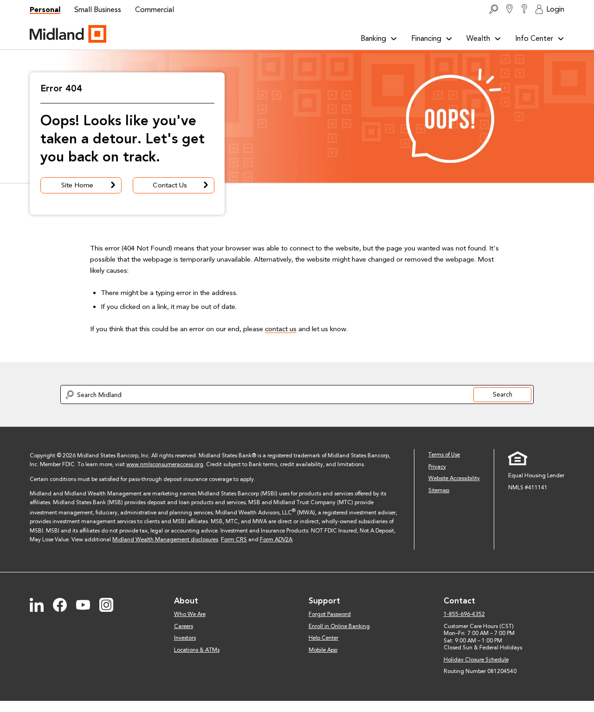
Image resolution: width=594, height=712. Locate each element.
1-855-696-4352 (464, 614)
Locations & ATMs (197, 650)
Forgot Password (330, 614)
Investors (185, 638)
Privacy (437, 466)
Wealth (478, 38)
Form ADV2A (276, 539)
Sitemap (438, 490)
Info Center (534, 38)
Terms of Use (444, 454)
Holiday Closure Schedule (476, 659)
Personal (45, 9)
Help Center (323, 638)
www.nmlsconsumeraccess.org (164, 464)
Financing (426, 38)
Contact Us (170, 185)
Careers (183, 626)
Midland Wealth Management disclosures (165, 539)
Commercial (154, 9)
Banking (373, 38)
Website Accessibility (454, 478)
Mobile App (323, 650)
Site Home (77, 185)
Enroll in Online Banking (339, 626)
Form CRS (234, 539)
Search (502, 394)
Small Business (97, 9)
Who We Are (190, 614)
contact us (281, 329)
